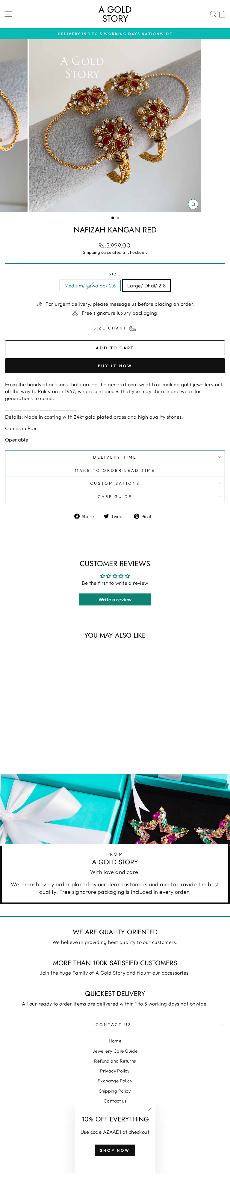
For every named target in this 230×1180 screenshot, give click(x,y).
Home (115, 1041)
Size (115, 273)
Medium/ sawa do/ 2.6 (90, 285)
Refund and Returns (115, 1061)
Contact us (115, 1101)
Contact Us (113, 1024)
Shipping (91, 252)
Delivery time (115, 457)
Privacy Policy (115, 1071)
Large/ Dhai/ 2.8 (146, 285)
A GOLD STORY (115, 14)
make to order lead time (115, 470)
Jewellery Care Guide (115, 1051)
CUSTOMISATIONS (115, 483)
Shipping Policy (115, 1091)
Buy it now (115, 365)
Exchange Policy (115, 1081)
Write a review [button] (115, 599)
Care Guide (115, 496)
